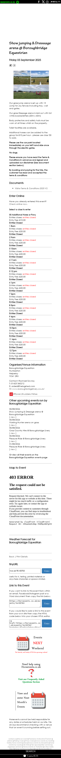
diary (25, 743)
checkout (43, 749)
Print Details (22, 556)
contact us (12, 739)
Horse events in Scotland (24, 749)
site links (26, 745)
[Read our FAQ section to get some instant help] (31, 682)
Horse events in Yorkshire (33, 747)
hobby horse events (14, 743)
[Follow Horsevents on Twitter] (43, 3)
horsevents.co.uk (7, 2)
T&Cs (33, 745)
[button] (31, 85)
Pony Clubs (29, 741)
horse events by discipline (39, 743)
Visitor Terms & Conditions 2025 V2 (31, 188)
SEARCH (30, 751)
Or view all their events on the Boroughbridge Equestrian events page (28, 456)
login (37, 749)
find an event (23, 739)
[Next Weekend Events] (31, 654)
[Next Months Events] (31, 710)
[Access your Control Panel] (17, 2)
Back (11, 556)
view (12, 417)
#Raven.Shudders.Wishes (25, 394)
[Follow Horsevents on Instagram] (47, 3)
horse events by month (44, 741)
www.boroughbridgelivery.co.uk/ (28, 388)
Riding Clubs (19, 741)
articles (10, 741)
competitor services (43, 745)
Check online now (18, 204)
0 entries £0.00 (32, 755)
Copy (47, 570)
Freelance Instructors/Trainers (40, 739)
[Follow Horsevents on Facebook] (38, 3)
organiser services (15, 747)
